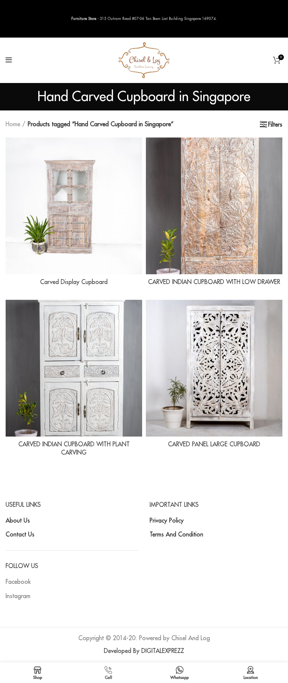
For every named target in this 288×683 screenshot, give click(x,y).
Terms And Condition (176, 535)
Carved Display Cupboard (74, 282)
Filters (275, 125)
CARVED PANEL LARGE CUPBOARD (214, 444)
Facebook (18, 582)
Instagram (18, 596)
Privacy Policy (167, 521)
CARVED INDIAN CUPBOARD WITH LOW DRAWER (214, 282)
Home (13, 124)
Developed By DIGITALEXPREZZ (144, 651)
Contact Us (20, 535)
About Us (18, 521)
